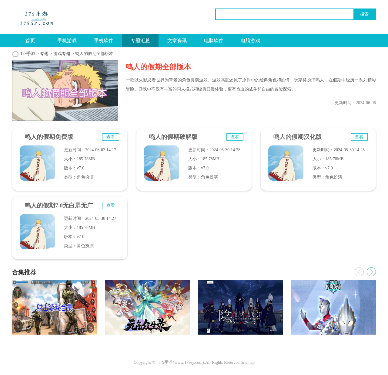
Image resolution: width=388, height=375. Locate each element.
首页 (30, 40)
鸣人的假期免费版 (49, 136)
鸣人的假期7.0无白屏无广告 (59, 208)
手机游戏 (67, 40)
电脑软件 (213, 40)
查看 (110, 137)
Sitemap (248, 362)
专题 (44, 53)
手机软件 (103, 40)
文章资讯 (177, 40)
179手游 (27, 53)
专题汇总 (140, 40)
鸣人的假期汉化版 (297, 136)
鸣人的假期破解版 (173, 136)
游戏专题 (61, 53)
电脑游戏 (250, 40)
